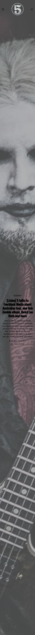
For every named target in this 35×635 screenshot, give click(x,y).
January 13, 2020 (19, 344)
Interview (17, 295)
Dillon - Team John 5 (19, 341)
